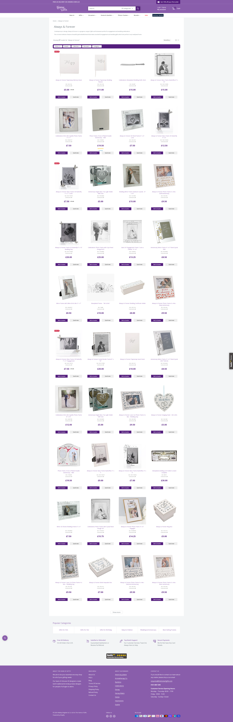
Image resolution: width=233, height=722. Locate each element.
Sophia (117, 705)
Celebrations (119, 686)
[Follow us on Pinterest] (114, 716)
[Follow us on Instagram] (110, 716)
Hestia (117, 697)
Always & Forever (63, 21)
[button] (176, 40)
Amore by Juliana (121, 675)
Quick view (76, 97)
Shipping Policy (94, 689)
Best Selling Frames (169, 630)
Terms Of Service (94, 683)
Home (54, 21)
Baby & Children (127, 630)
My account (161, 9)
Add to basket (61, 97)
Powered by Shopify (59, 715)
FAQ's (90, 678)
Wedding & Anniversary (148, 630)
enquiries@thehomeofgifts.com (161, 681)
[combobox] (103, 8)
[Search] (138, 8)
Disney (117, 690)
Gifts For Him (63, 630)
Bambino (118, 682)
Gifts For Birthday (106, 630)
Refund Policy (93, 692)
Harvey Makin (120, 693)
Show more (116, 612)
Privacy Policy (93, 686)
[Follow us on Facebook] (107, 716)
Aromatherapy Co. (121, 678)
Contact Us (92, 695)
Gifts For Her (84, 630)
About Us (92, 675)
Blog (90, 681)
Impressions (119, 701)
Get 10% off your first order (170, 2)
